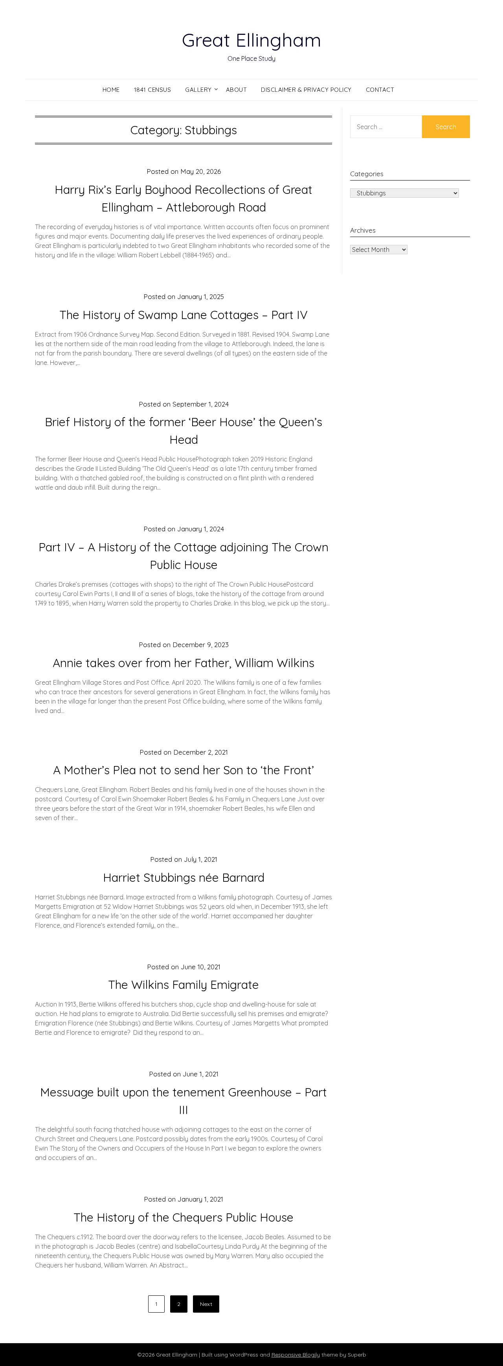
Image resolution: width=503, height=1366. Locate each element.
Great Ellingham (251, 39)
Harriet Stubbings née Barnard (183, 877)
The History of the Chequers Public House (183, 1217)
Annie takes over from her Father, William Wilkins (183, 662)
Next (206, 1304)
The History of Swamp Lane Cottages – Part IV (183, 314)
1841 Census (152, 89)
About (236, 89)
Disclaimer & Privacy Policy (306, 89)
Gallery (198, 89)
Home (111, 89)
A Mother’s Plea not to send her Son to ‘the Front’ (183, 769)
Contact (380, 89)
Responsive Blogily (296, 1354)
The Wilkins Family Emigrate (183, 984)
